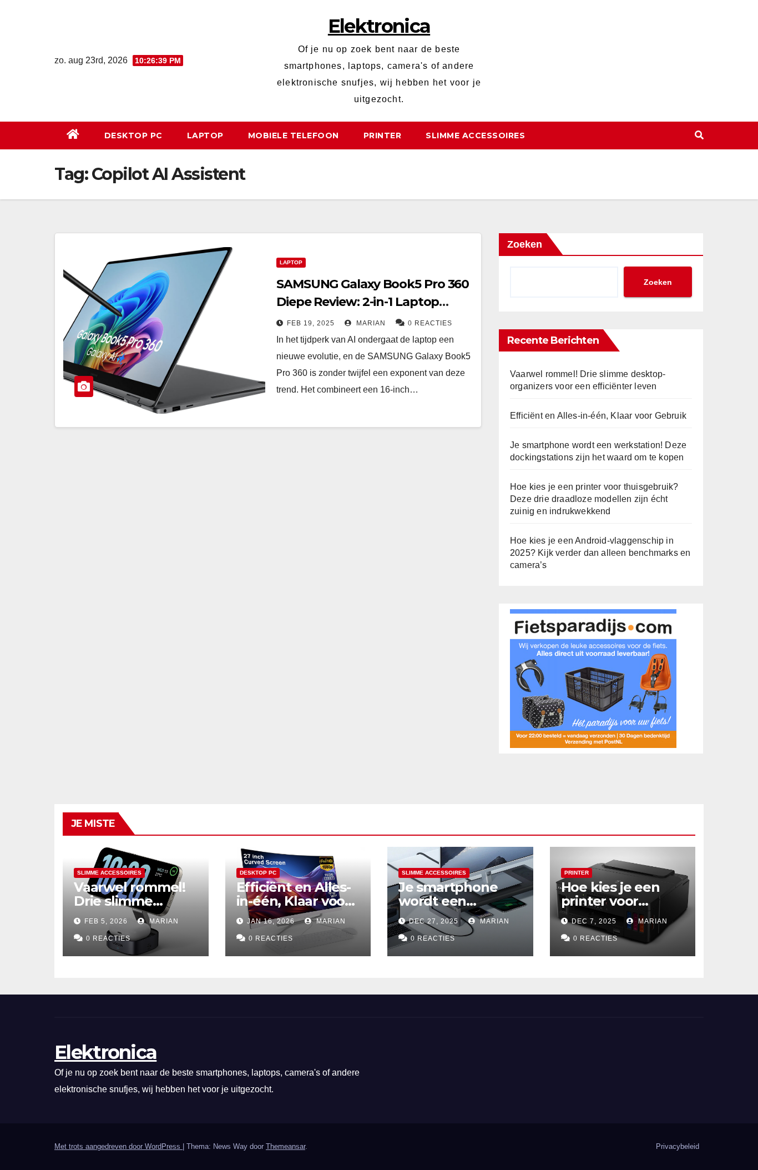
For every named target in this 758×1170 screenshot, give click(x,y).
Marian (370, 323)
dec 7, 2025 (594, 921)
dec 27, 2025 (433, 921)
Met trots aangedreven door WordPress (118, 1146)
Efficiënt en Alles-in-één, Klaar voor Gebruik (598, 415)
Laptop (205, 135)
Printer (382, 135)
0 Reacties (430, 323)
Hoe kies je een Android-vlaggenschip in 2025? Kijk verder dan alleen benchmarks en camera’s (600, 553)
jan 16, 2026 (271, 921)
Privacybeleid (677, 1146)
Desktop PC (133, 135)
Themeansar (285, 1146)
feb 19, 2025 (311, 323)
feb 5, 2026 (106, 921)
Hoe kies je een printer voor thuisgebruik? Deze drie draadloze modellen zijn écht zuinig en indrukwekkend (594, 499)
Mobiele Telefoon (293, 135)
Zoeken (524, 244)
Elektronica (379, 26)
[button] (699, 135)
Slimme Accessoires (475, 135)
